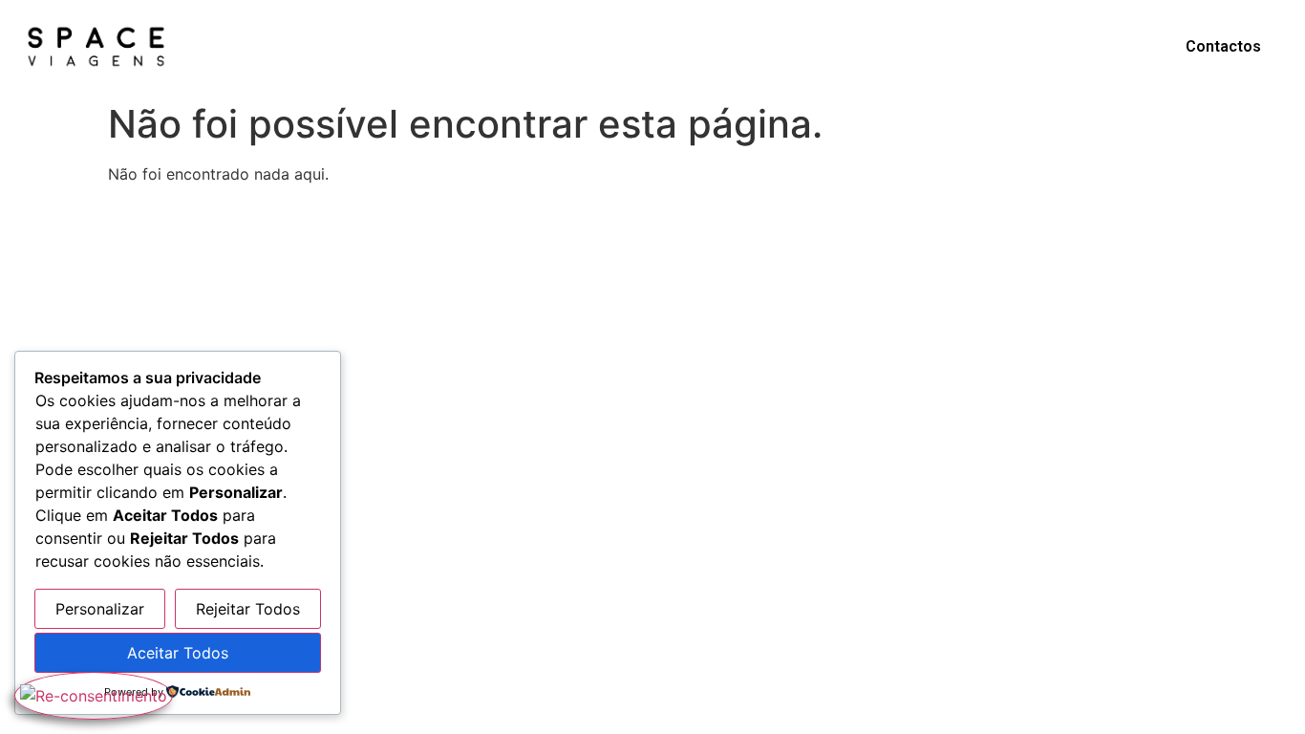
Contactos (1223, 46)
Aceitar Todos (177, 652)
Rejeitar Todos (248, 608)
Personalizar (99, 608)
